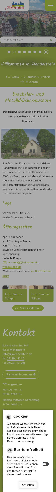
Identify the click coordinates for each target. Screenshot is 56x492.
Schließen (28, 485)
